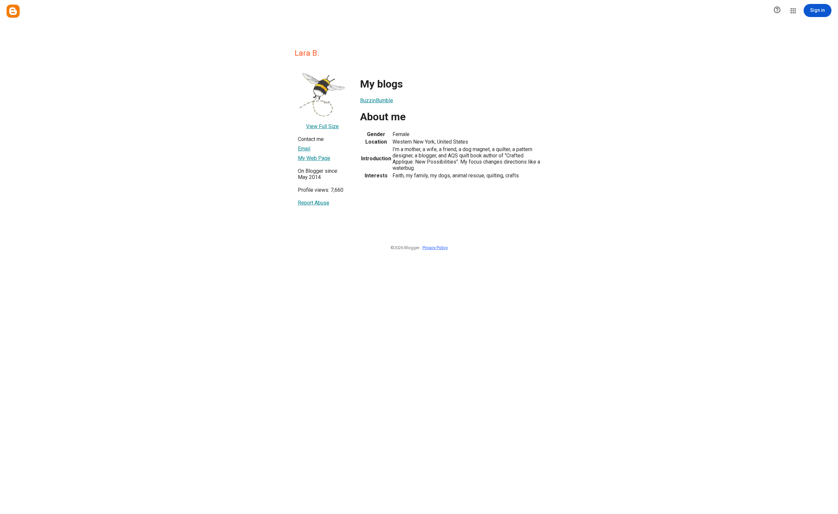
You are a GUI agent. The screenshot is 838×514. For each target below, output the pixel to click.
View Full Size (322, 126)
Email (304, 149)
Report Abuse (313, 203)
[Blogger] (13, 11)
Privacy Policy (435, 247)
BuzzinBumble (376, 100)
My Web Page (314, 158)
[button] (777, 10)
